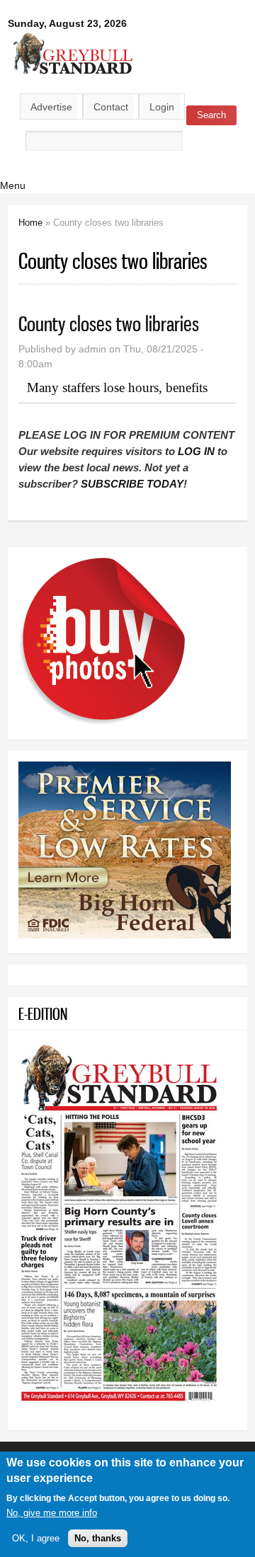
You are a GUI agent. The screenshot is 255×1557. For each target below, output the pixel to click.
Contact (111, 107)
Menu (13, 185)
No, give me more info (51, 1512)
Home (30, 222)
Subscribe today (132, 484)
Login (161, 107)
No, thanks (97, 1538)
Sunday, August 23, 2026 (67, 23)
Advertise (51, 107)
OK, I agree (36, 1538)
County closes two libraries (108, 323)
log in (196, 451)
